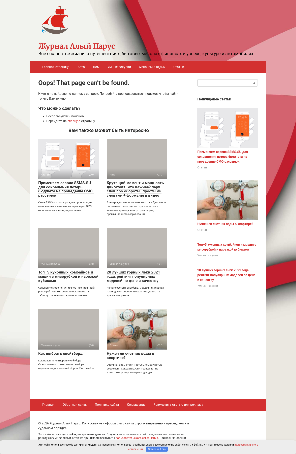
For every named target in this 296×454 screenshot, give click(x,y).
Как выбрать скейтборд (60, 353)
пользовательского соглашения (137, 438)
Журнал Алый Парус (76, 46)
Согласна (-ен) (157, 449)
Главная (48, 405)
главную (73, 121)
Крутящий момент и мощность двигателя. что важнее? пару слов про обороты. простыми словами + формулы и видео (135, 189)
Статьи (178, 67)
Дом (96, 67)
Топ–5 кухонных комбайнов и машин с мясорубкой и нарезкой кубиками (68, 276)
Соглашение (136, 405)
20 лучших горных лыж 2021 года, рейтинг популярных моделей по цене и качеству (133, 276)
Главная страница (55, 67)
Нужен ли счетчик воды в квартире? (130, 355)
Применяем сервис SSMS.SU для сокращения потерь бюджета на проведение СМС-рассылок (66, 189)
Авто (81, 67)
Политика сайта (107, 405)
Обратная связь (75, 405)
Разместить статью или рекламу (178, 405)
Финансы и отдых (152, 67)
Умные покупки (119, 67)
